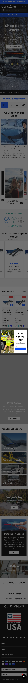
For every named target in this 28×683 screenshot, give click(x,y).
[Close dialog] (26, 330)
